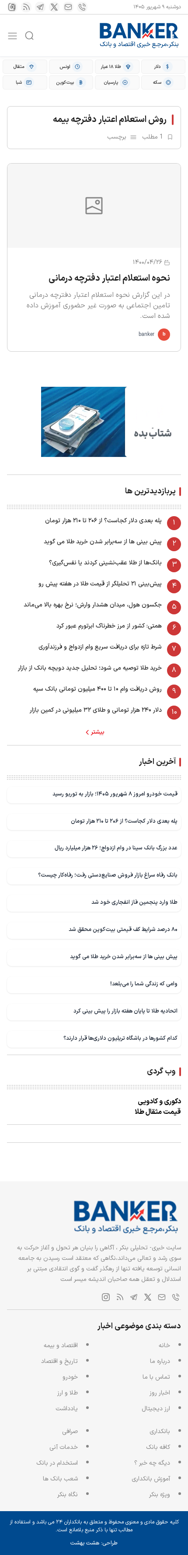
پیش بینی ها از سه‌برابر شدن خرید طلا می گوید (103, 541)
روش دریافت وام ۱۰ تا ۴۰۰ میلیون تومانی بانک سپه (97, 689)
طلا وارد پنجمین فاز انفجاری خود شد (134, 902)
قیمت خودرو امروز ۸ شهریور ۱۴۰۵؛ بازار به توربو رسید (115, 794)
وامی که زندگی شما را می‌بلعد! (144, 984)
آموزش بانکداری (151, 1479)
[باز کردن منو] (12, 35)
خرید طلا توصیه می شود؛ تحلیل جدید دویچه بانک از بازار (90, 668)
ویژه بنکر (159, 1494)
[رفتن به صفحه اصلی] (139, 35)
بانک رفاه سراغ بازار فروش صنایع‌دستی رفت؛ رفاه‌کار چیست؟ (108, 875)
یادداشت (67, 1408)
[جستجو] (29, 35)
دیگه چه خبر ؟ (152, 1463)
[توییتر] (54, 7)
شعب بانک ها (60, 1479)
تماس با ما (156, 1377)
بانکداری (160, 1431)
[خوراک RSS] (26, 7)
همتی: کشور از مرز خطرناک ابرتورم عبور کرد (109, 626)
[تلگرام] (40, 7)
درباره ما (160, 1361)
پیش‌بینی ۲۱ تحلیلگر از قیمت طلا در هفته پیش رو (100, 583)
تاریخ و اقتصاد (59, 1361)
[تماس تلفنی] (82, 7)
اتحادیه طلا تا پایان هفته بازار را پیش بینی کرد (125, 1011)
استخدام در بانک (57, 1463)
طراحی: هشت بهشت (94, 1543)
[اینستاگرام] (12, 7)
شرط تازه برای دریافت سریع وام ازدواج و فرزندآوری (100, 647)
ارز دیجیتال (156, 1408)
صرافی (70, 1431)
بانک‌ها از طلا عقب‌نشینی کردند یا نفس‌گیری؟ (105, 562)
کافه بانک (158, 1447)
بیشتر (97, 732)
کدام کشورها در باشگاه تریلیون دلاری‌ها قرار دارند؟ (120, 1038)
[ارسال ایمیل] (68, 7)
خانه (164, 1345)
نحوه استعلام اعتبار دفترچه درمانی (109, 278)
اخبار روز (160, 1393)
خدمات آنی (63, 1447)
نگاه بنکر (67, 1494)
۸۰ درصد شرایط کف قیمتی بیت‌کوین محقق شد (123, 929)
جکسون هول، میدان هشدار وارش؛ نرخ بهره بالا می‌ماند (93, 605)
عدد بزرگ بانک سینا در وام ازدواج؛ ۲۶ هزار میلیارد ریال (116, 848)
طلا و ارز (67, 1393)
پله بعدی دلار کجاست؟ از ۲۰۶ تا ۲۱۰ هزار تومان (103, 520)
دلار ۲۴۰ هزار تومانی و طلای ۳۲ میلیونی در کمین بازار (96, 710)
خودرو (70, 1377)
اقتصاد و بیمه (61, 1345)
